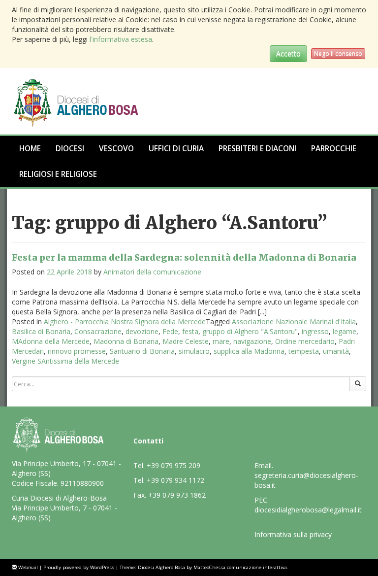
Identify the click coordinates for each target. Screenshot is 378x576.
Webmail (28, 567)
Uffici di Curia (176, 148)
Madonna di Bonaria (126, 341)
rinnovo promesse (77, 351)
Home (30, 148)
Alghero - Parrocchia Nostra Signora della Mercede (125, 321)
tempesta (303, 351)
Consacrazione (98, 331)
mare (221, 341)
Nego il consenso (338, 53)
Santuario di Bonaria (142, 351)
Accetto (288, 53)
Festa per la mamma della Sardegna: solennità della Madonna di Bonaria (184, 257)
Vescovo (116, 148)
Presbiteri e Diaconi (257, 148)
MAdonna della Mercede (51, 341)
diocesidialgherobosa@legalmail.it (308, 509)
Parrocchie (333, 148)
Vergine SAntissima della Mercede (65, 361)
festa (190, 331)
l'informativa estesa (121, 39)
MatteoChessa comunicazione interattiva (240, 567)
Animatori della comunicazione (152, 271)
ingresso (315, 331)
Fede (170, 331)
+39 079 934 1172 (175, 480)
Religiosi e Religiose (58, 174)
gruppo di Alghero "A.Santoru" (250, 331)
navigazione (252, 341)
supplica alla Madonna (249, 351)
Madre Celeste (185, 341)
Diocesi (70, 148)
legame (344, 331)
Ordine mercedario (305, 341)
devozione (142, 331)
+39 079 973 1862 (177, 495)
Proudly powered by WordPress (78, 567)
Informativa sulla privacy (293, 534)
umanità (336, 351)
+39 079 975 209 (173, 465)
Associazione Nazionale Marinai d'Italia (294, 321)
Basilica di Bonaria (41, 331)
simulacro (194, 351)
